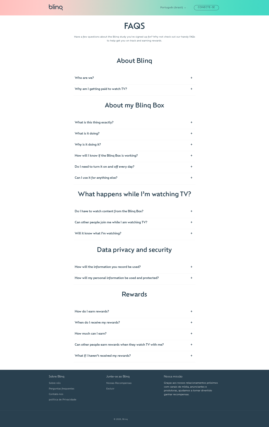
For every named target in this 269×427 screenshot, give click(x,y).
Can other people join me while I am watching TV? (111, 222)
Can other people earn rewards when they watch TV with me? (119, 344)
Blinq (125, 419)
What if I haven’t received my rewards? (103, 355)
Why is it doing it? (88, 144)
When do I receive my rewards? (97, 322)
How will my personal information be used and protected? (117, 278)
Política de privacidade (143, 419)
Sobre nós (55, 383)
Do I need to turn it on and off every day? (104, 166)
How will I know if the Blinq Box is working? (106, 155)
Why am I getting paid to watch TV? (101, 89)
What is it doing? (87, 133)
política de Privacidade (62, 400)
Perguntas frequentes (61, 389)
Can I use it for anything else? (96, 178)
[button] (190, 7)
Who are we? (84, 78)
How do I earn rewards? (92, 311)
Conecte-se (206, 7)
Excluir (110, 389)
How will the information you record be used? (108, 267)
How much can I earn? (90, 333)
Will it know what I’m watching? (98, 233)
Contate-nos (56, 394)
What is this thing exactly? (94, 122)
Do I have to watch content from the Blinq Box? (109, 211)
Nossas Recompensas (119, 383)
